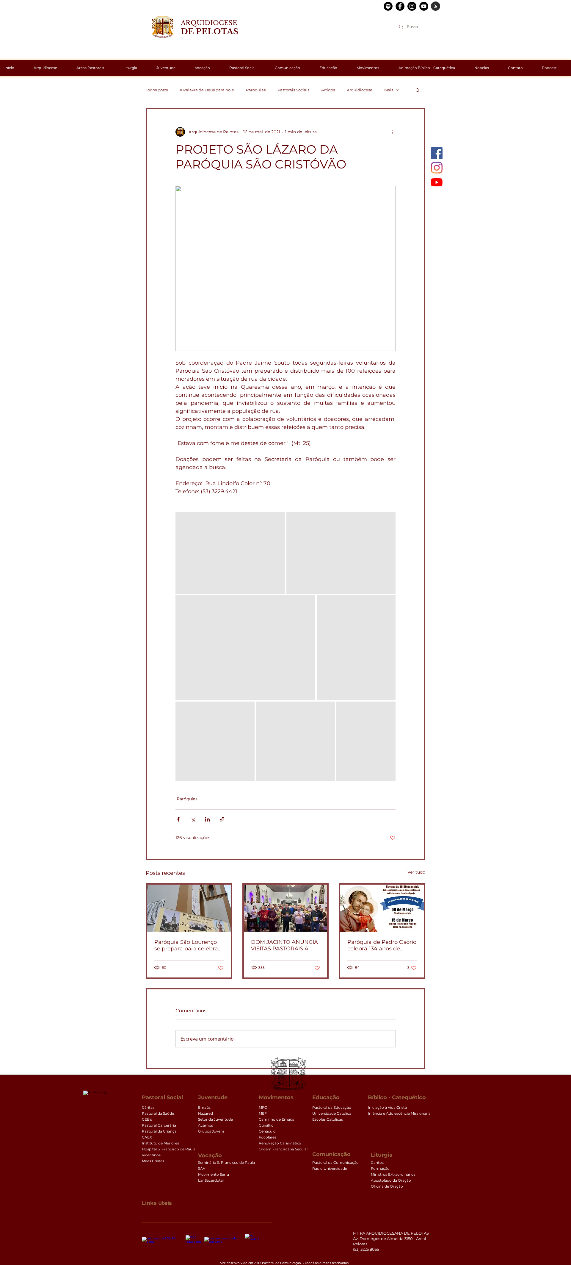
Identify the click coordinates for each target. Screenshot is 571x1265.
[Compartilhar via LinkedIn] (207, 819)
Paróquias (256, 90)
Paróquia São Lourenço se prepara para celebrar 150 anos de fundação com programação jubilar (188, 945)
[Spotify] (388, 6)
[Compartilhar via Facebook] (178, 819)
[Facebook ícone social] (437, 153)
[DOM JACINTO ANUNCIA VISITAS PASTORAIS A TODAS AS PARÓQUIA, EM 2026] (285, 908)
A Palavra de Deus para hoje (207, 90)
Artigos (328, 90)
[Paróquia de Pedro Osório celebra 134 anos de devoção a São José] (382, 908)
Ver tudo (416, 872)
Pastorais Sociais (293, 90)
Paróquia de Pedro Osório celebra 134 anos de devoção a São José (381, 945)
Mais (388, 90)
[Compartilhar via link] (222, 819)
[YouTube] (437, 182)
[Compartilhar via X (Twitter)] (193, 819)
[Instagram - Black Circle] (411, 6)
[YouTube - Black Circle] (423, 6)
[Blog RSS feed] (435, 6)
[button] (418, 90)
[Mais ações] (392, 131)
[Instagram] (437, 168)
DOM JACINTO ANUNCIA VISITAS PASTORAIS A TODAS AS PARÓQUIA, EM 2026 (284, 945)
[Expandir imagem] (230, 553)
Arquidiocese (359, 90)
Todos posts (157, 90)
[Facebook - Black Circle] (400, 6)
